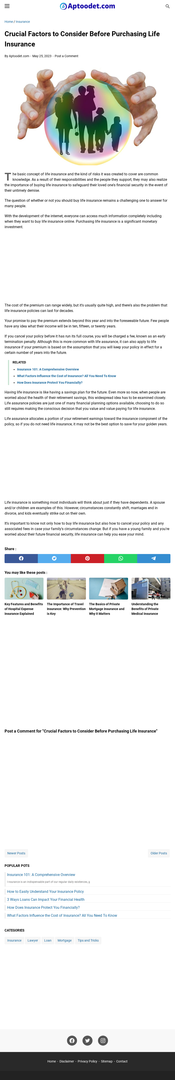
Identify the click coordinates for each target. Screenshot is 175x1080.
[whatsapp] (120, 558)
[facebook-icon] (72, 1041)
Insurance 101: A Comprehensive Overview (48, 369)
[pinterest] (87, 558)
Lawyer (33, 940)
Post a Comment (66, 56)
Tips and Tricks (88, 940)
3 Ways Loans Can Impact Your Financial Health (46, 899)
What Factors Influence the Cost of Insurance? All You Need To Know (66, 376)
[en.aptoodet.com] (87, 6)
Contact (122, 1061)
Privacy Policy (87, 1061)
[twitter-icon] (87, 1041)
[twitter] (54, 558)
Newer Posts (16, 853)
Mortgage (65, 940)
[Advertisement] (87, 266)
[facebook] (21, 558)
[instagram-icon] (103, 1041)
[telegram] (153, 558)
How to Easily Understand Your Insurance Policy (45, 891)
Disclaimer (66, 1061)
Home (51, 1061)
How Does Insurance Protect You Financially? (49, 382)
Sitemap (107, 1061)
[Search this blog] (167, 6)
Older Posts (159, 853)
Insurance (14, 940)
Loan (47, 940)
